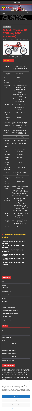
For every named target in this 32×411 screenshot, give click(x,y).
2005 (8, 372)
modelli (25, 372)
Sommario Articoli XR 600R (9, 357)
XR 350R (22, 375)
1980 (5, 369)
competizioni (19, 372)
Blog (3, 285)
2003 (22, 39)
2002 (29, 370)
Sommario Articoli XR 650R (9, 360)
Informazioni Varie (8, 307)
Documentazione (7, 304)
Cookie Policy (15, 408)
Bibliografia (5, 282)
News (4, 287)
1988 (23, 369)
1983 (11, 369)
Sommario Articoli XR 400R (9, 350)
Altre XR (15, 372)
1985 (16, 369)
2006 (10, 372)
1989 (26, 369)
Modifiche (6, 317)
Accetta (16, 396)
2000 (24, 370)
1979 (3, 369)
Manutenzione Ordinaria (9, 310)
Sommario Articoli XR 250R (9, 343)
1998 (19, 370)
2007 (12, 372)
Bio (2, 330)
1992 (5, 370)
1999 (21, 370)
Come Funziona (6, 334)
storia (3, 375)
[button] (29, 382)
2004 (5, 372)
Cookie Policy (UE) (6, 337)
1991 (3, 370)
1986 (19, 369)
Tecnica (4, 301)
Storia (3, 298)
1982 (9, 369)
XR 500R (13, 377)
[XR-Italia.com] (16, 6)
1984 (14, 369)
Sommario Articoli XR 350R (9, 347)
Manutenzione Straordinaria (10, 313)
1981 (7, 369)
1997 (16, 370)
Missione (4, 340)
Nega (16, 400)
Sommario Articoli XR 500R (9, 353)
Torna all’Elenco (8, 60)
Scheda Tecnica (7, 26)
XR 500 (8, 378)
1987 (21, 369)
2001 (26, 370)
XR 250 (7, 375)
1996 (14, 370)
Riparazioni (6, 320)
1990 (28, 369)
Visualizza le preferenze (16, 405)
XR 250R (26, 39)
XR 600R (21, 377)
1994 (9, 370)
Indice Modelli (5, 291)
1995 (11, 370)
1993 (7, 370)
